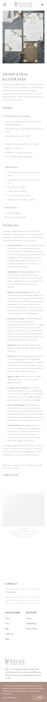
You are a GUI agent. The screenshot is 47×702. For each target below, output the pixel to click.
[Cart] (5, 4)
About (7, 618)
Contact (29, 618)
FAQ (7, 623)
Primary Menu (42, 5)
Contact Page (10, 592)
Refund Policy (31, 623)
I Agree (38, 698)
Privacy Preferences (9, 698)
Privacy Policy (31, 628)
